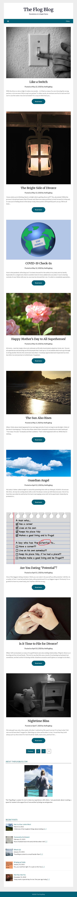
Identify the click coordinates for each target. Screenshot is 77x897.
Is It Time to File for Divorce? (38, 643)
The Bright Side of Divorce (38, 188)
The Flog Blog (38, 9)
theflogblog (48, 87)
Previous (30, 751)
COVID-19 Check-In (38, 263)
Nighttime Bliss (38, 721)
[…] (45, 829)
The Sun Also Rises (38, 418)
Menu (68, 21)
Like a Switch (38, 82)
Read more (38, 101)
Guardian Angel (38, 480)
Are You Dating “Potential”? (38, 568)
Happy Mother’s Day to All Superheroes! (38, 339)
